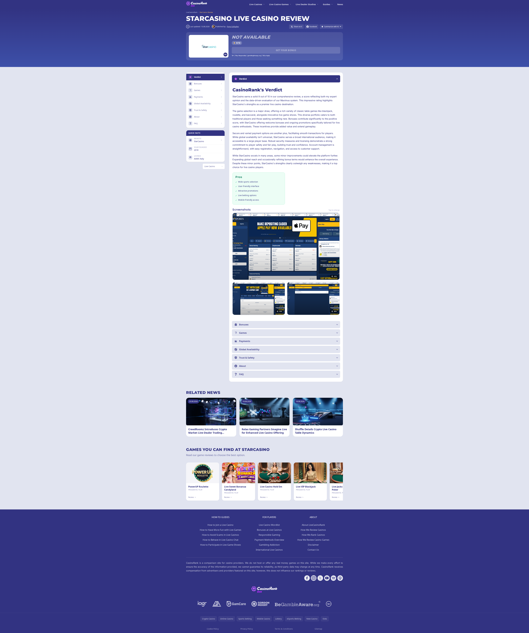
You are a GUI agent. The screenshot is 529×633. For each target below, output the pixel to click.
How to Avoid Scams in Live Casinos (220, 534)
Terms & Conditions (284, 628)
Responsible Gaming (269, 534)
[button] (286, 78)
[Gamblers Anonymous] (216, 604)
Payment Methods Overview (269, 539)
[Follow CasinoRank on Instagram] (313, 578)
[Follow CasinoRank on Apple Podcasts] (340, 578)
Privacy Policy (246, 628)
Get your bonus (286, 50)
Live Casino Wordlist (269, 524)
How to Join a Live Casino (220, 524)
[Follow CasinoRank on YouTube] (327, 578)
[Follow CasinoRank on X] (320, 578)
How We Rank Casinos (313, 534)
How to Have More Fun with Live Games (220, 529)
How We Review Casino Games (313, 539)
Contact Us (313, 549)
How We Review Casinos (313, 529)
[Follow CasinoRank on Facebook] (307, 578)
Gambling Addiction (269, 544)
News (340, 4)
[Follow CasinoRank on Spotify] (333, 578)
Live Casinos (255, 4)
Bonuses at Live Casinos (269, 529)
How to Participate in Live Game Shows (220, 544)
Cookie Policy (213, 628)
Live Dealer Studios (306, 4)
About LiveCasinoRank (313, 524)
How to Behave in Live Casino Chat (220, 539)
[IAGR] (202, 604)
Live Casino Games (279, 4)
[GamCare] (236, 604)
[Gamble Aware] (297, 604)
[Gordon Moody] (260, 604)
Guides (326, 4)
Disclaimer (313, 544)
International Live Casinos (269, 549)
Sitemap (318, 628)
